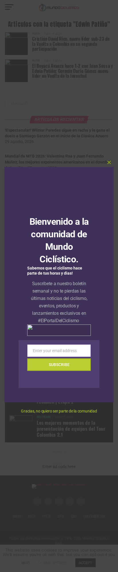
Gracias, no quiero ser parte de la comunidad (59, 411)
